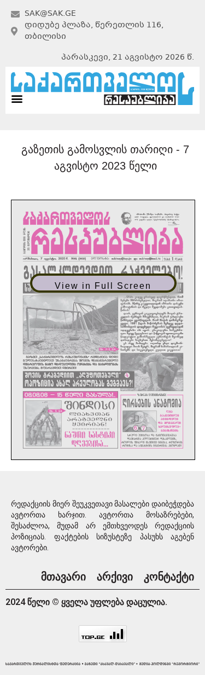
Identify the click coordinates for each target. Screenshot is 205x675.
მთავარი (63, 577)
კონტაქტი (169, 577)
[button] (17, 99)
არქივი (115, 577)
